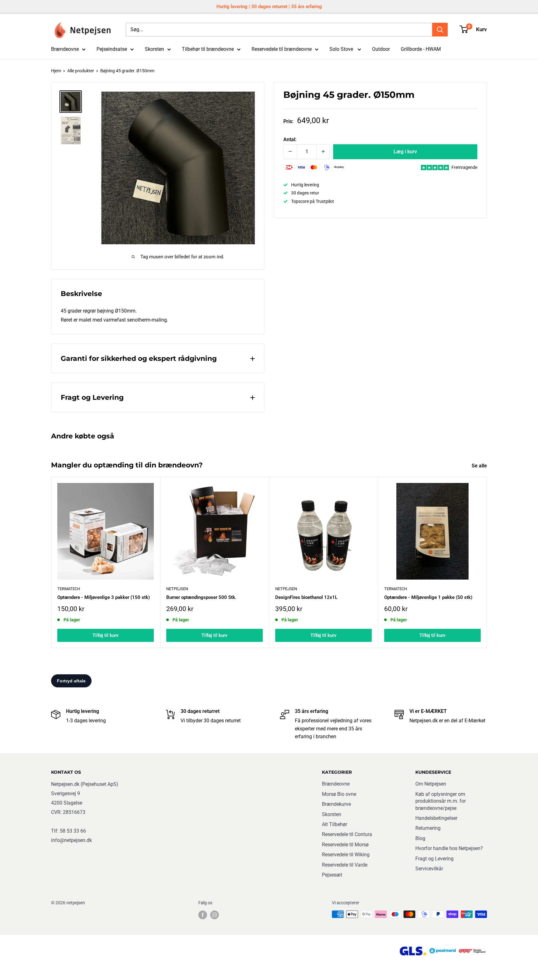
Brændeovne (65, 49)
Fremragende (464, 167)
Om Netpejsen (430, 784)
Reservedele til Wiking (346, 855)
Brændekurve (336, 804)
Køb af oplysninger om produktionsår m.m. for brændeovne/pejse (440, 801)
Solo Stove (341, 49)
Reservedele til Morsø (345, 845)
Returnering (428, 828)
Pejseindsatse (112, 49)
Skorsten (154, 49)
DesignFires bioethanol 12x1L (306, 597)
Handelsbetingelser (436, 818)
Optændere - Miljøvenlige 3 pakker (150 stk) (103, 597)
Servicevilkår (429, 869)
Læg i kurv (405, 151)
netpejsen (177, 588)
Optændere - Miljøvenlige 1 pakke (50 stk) (428, 597)
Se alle (480, 466)
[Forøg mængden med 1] (323, 151)
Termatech (395, 588)
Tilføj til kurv (105, 635)
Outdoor (381, 49)
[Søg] (440, 29)
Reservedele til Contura (347, 834)
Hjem (56, 70)
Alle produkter (80, 70)
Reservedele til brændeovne (282, 49)
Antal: (289, 139)
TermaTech (68, 588)
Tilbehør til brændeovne (208, 49)
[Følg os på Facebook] (202, 914)
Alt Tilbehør (334, 824)
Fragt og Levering (434, 859)
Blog (420, 838)
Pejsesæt (332, 875)
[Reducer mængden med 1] (290, 151)
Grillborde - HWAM (421, 49)
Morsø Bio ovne (339, 794)
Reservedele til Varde (344, 865)
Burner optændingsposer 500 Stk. (201, 597)
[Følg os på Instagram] (214, 914)
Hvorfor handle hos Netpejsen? (449, 848)
